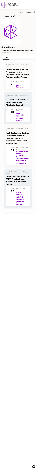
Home (21, 12)
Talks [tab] (6, 57)
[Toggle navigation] (33, 4)
